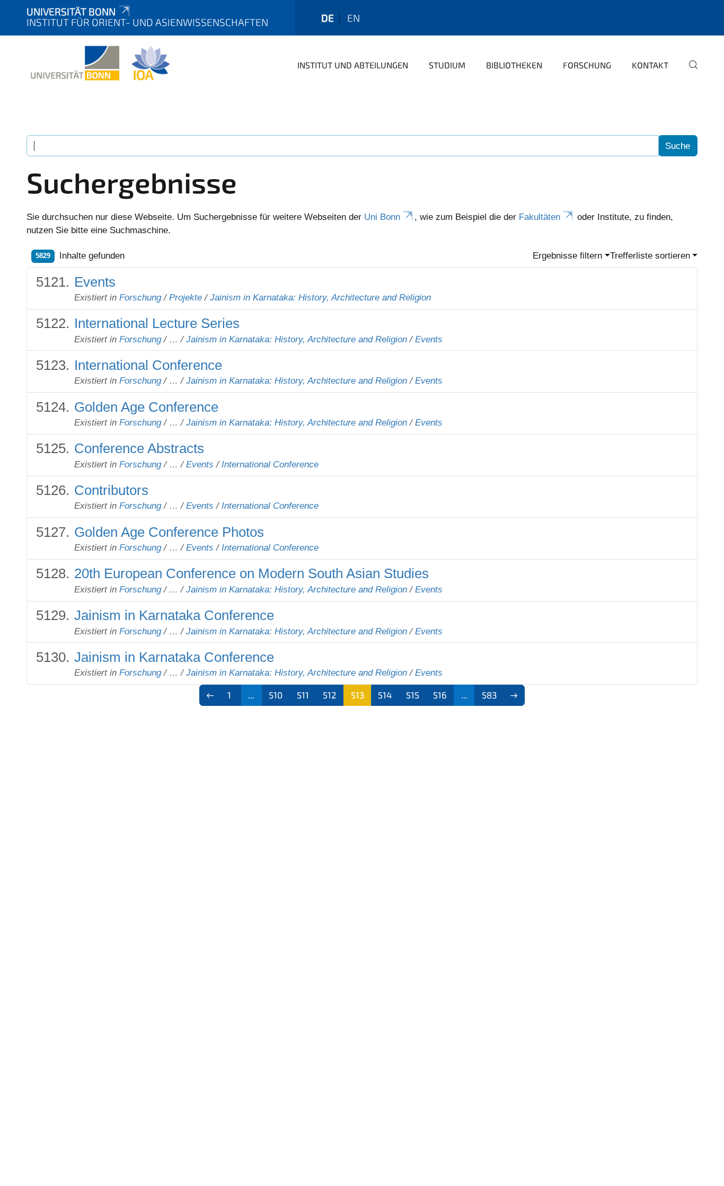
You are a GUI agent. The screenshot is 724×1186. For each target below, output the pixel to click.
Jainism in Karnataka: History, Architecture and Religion (320, 298)
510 (275, 694)
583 (489, 694)
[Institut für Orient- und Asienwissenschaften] (100, 63)
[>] (514, 695)
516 (440, 694)
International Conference (148, 365)
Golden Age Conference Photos (169, 532)
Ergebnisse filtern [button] (567, 256)
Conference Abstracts (139, 448)
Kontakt (650, 65)
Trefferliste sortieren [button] (650, 256)
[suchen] (689, 72)
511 (303, 694)
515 (412, 694)
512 (330, 694)
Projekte (185, 298)
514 (385, 694)
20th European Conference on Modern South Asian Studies (251, 573)
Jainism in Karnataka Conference (174, 615)
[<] (210, 695)
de (327, 18)
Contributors (111, 490)
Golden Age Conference (146, 407)
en (353, 18)
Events (95, 282)
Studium (447, 65)
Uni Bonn (382, 217)
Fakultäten (539, 217)
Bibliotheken (514, 65)
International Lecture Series (157, 323)
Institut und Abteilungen (352, 65)
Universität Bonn (71, 11)
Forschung (587, 65)
